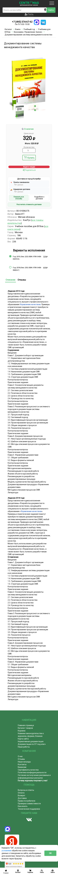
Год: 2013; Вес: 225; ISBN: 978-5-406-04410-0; (27, 258)
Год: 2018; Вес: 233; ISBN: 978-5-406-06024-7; (27, 269)
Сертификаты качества (28, 770)
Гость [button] (30, 14)
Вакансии (22, 767)
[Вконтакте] (29, 819)
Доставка (22, 798)
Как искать (23, 806)
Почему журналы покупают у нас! (32, 780)
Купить (31, 158)
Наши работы (24, 747)
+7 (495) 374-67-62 (22, 21)
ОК (50, 853)
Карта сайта (23, 739)
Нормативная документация (30, 741)
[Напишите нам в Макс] (36, 22)
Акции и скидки (29, 167)
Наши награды (24, 762)
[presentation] (35, 106)
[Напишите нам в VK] (43, 22)
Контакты (22, 764)
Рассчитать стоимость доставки (29, 204)
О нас (20, 756)
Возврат (21, 795)
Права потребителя (26, 801)
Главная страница (26, 725)
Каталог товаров (25, 728)
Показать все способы (19, 198)
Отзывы (22, 280)
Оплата (21, 793)
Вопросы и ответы (26, 790)
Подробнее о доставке (39, 198)
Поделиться (30, 170)
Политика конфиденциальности (32, 772)
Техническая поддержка (29, 809)
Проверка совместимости (29, 803)
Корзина (21, 731)
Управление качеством (30, 304)
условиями (7, 850)
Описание (10, 280)
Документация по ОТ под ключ (32, 744)
